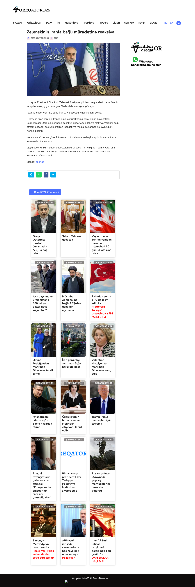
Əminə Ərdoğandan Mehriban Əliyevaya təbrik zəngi (43, 366)
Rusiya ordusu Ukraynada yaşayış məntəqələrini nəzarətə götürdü (101, 482)
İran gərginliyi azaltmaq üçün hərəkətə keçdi (71, 363)
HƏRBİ (141, 23)
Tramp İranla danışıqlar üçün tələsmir (102, 420)
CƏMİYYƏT (90, 23)
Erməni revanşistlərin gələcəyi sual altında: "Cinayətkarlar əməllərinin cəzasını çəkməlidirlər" (42, 485)
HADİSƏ (104, 23)
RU (166, 23)
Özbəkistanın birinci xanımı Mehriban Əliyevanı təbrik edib (72, 423)
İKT (58, 23)
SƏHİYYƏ (129, 23)
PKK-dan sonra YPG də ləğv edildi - (102, 307)
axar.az (40, 162)
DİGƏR (116, 23)
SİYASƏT (17, 23)
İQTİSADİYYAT (34, 23)
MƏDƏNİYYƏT (72, 23)
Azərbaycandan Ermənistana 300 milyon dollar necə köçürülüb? (43, 303)
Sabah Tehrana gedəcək (72, 238)
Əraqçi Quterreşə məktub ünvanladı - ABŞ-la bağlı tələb (41, 244)
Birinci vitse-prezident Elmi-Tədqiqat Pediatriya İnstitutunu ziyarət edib (72, 482)
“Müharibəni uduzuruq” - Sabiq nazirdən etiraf (42, 422)
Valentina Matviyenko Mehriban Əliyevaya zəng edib (101, 366)
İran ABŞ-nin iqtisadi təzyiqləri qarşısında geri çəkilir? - (101, 551)
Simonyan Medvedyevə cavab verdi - (44, 549)
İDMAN (49, 23)
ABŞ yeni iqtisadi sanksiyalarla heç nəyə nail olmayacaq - (70, 549)
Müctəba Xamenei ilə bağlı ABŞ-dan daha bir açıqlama (71, 303)
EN (172, 23)
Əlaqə (153, 23)
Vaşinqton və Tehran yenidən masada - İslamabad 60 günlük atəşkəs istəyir (102, 244)
